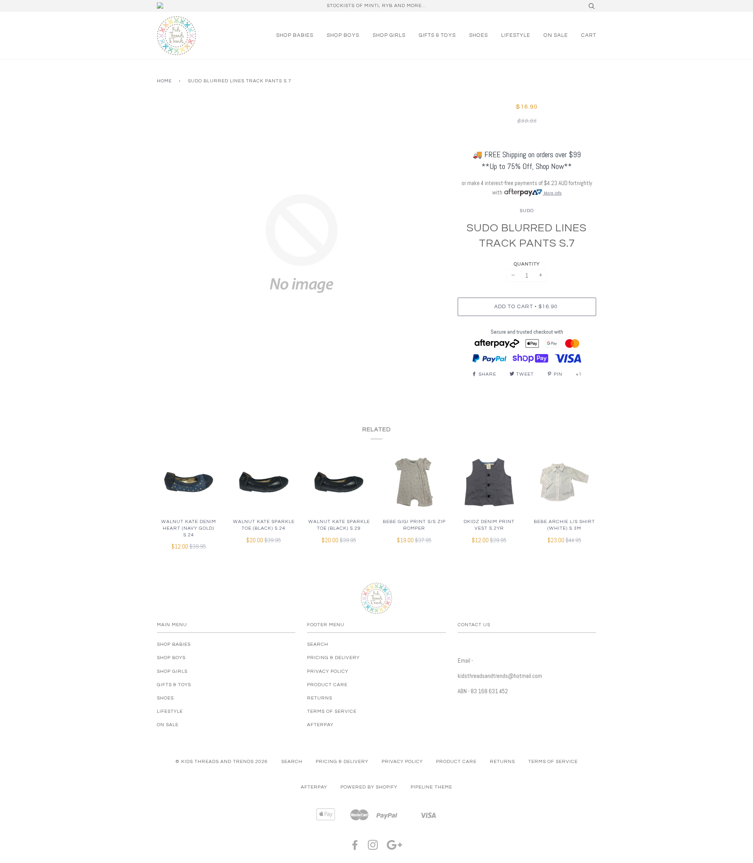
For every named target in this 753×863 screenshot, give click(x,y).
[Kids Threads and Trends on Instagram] (373, 847)
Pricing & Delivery (333, 657)
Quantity (527, 264)
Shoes (478, 35)
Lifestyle (515, 35)
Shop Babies (294, 35)
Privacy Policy (327, 671)
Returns (319, 698)
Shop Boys (343, 35)
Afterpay (320, 724)
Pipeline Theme (431, 787)
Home (164, 81)
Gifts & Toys (437, 35)
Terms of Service (331, 711)
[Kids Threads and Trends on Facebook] (355, 847)
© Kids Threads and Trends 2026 (221, 761)
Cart (588, 35)
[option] (301, 243)
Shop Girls (389, 35)
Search (317, 644)
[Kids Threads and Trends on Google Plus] (394, 847)
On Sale (556, 35)
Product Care (327, 684)
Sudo (527, 210)
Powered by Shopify (368, 787)
